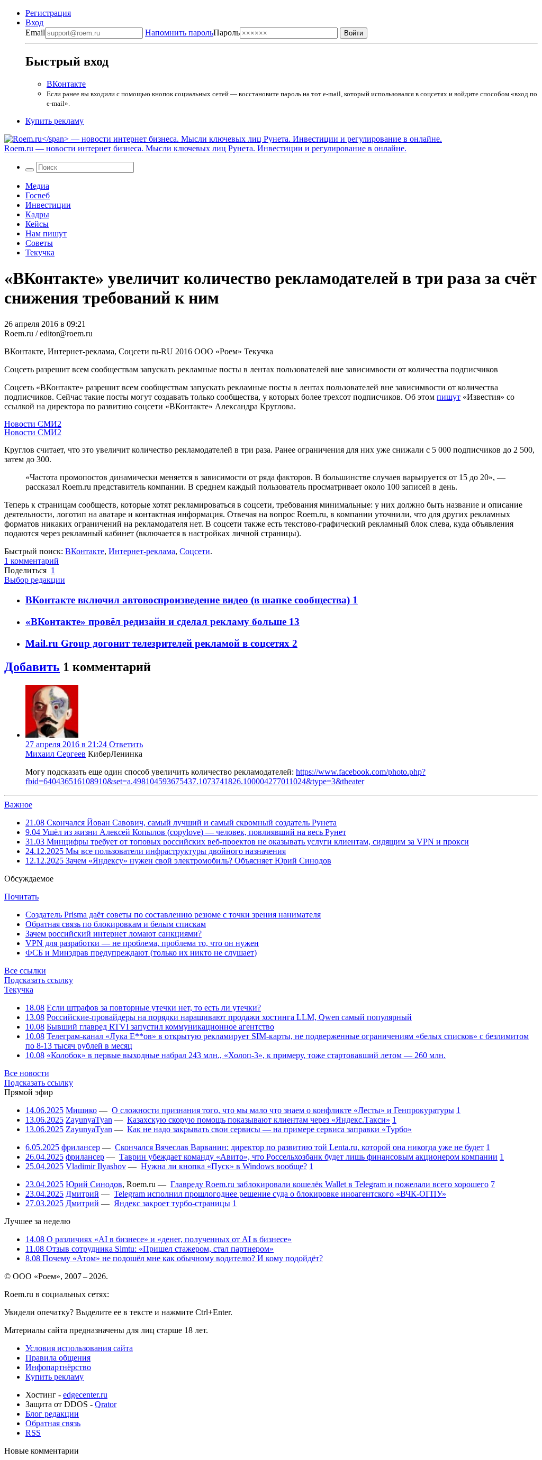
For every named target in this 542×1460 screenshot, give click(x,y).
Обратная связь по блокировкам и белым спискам (115, 924)
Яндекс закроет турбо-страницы (172, 1203)
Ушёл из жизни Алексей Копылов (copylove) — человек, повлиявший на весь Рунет (185, 832)
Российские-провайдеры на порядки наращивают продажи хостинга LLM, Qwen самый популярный (229, 1017)
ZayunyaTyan (89, 1119)
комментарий (31, 560)
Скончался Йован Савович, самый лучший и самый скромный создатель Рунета (181, 822)
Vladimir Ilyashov (96, 1166)
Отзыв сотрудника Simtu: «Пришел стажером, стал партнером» (149, 1248)
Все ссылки (25, 970)
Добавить (32, 667)
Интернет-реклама (142, 551)
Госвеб (37, 195)
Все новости (26, 1073)
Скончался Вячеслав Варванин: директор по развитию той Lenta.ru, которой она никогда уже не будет (299, 1147)
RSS (33, 1432)
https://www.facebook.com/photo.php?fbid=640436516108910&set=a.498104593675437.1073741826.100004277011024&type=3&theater (225, 776)
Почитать (21, 896)
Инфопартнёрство (58, 1367)
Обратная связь (52, 1423)
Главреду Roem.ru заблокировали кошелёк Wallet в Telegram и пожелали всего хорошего (329, 1184)
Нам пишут (46, 233)
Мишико (81, 1110)
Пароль (192, 32)
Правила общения (58, 1357)
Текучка (40, 252)
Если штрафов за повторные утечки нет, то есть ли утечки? (154, 1007)
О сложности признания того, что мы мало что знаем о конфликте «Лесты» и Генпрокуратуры (283, 1110)
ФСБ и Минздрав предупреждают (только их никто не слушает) (141, 952)
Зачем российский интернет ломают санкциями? (113, 933)
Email (35, 32)
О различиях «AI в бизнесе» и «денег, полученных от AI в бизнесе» (158, 1239)
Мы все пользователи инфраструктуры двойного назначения (155, 851)
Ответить (126, 744)
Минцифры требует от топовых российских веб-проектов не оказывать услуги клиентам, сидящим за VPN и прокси (247, 841)
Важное (18, 804)
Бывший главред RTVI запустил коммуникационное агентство (160, 1026)
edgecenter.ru (85, 1394)
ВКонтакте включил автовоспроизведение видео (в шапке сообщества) (189, 599)
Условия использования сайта (79, 1348)
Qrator (105, 1404)
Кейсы (37, 223)
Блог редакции (52, 1413)
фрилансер (80, 1147)
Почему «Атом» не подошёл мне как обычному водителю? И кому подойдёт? (174, 1258)
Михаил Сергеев (55, 753)
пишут (448, 396)
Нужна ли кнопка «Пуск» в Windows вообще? (224, 1166)
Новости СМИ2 (32, 423)
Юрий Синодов (94, 1184)
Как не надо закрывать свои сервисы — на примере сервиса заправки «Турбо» (269, 1129)
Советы (39, 242)
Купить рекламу (54, 120)
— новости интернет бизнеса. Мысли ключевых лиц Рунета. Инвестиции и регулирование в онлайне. (205, 148)
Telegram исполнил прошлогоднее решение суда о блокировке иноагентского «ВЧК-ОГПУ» (280, 1193)
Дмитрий (82, 1193)
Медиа (37, 185)
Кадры (37, 214)
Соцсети (194, 551)
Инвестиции (48, 204)
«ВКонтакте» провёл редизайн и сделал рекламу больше (157, 621)
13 (294, 621)
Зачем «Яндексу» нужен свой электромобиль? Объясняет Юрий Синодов (178, 860)
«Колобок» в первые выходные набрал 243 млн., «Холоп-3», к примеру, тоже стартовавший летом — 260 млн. (246, 1055)
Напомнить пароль (179, 32)
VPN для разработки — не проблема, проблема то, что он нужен (142, 943)
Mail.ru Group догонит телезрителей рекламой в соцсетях (158, 643)
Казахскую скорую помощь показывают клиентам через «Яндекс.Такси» (258, 1119)
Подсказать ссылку (38, 980)
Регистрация (48, 12)
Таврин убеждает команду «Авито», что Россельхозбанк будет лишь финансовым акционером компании (308, 1156)
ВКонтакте (66, 83)
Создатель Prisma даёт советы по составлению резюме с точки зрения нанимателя (173, 914)
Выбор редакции (34, 579)
